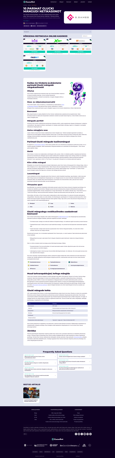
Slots (36, 419)
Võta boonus (34, 51)
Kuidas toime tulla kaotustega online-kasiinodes (56, 421)
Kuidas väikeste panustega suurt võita (56, 417)
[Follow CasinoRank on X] (82, 434)
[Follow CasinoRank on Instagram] (79, 434)
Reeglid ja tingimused (39, 456)
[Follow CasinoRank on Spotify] (87, 434)
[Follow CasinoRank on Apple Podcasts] (90, 434)
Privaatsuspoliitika (78, 421)
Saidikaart (78, 456)
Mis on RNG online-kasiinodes (56, 419)
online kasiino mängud (40, 144)
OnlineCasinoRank (78, 337)
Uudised (90, 1)
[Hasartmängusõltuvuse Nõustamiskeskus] (40, 445)
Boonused (68, 1)
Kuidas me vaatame (78, 417)
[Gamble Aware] (70, 445)
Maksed (76, 1)
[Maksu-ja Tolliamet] (28, 445)
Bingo (35, 413)
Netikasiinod (53, 1)
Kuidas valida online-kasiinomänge (56, 415)
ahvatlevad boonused (63, 216)
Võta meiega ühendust (78, 415)
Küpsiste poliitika (59, 456)
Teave (78, 413)
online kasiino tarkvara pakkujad (39, 284)
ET (24, 434)
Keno (35, 415)
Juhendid (83, 1)
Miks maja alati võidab (56, 413)
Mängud (61, 1)
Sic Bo (35, 417)
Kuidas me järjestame (78, 419)
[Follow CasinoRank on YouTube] (84, 434)
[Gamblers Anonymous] (84, 445)
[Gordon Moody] (54, 445)
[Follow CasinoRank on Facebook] (76, 434)
